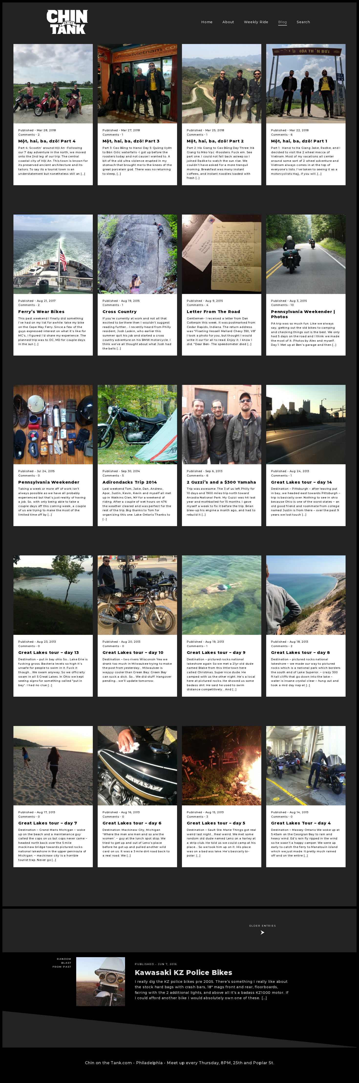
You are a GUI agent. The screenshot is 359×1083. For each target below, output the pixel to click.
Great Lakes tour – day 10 (133, 652)
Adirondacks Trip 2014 (130, 482)
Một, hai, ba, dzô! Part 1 (299, 141)
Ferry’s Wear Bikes (41, 311)
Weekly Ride (256, 22)
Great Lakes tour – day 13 (48, 652)
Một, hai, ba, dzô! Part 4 (47, 141)
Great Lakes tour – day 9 (216, 652)
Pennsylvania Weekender (49, 482)
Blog (282, 22)
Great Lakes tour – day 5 (216, 823)
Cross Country (120, 311)
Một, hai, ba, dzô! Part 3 (131, 141)
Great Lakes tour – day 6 (132, 823)
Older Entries (262, 925)
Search (303, 22)
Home (207, 22)
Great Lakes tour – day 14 (301, 482)
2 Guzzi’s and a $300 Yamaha (221, 482)
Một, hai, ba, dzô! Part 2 (215, 141)
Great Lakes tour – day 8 (300, 652)
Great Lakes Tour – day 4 (301, 823)
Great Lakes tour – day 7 (47, 823)
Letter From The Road (213, 311)
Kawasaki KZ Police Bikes (183, 972)
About (228, 22)
